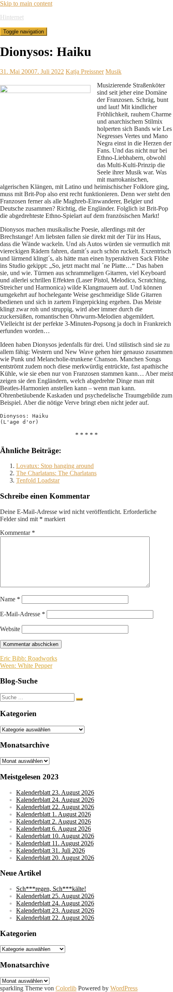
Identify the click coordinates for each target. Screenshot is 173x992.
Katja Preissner (85, 71)
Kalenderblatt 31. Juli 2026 (50, 850)
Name (10, 599)
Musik (113, 71)
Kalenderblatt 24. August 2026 (55, 799)
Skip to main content (26, 3)
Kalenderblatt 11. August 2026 (55, 843)
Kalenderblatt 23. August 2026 (55, 792)
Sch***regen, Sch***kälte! (51, 888)
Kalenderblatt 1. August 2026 (53, 814)
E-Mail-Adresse (22, 614)
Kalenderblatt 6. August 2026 (53, 828)
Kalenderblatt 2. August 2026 (53, 821)
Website (10, 628)
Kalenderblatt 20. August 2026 (55, 857)
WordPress (124, 988)
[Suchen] (79, 699)
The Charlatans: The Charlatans (56, 473)
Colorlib (66, 988)
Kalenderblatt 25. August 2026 (55, 896)
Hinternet (12, 17)
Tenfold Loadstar (38, 480)
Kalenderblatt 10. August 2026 (55, 836)
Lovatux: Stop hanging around (55, 465)
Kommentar (17, 532)
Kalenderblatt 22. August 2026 (55, 807)
